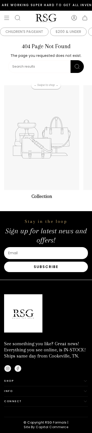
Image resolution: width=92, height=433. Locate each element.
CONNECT (13, 401)
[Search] (77, 66)
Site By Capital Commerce (46, 427)
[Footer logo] (23, 313)
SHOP (9, 381)
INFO (8, 391)
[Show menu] (7, 18)
